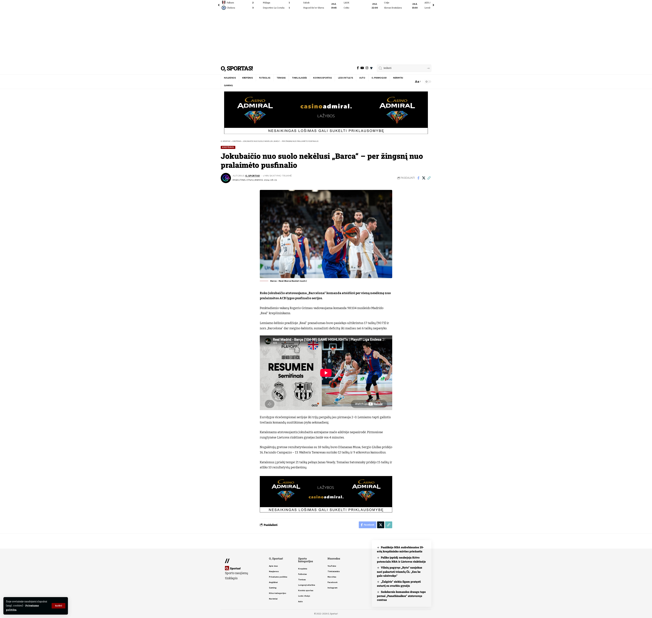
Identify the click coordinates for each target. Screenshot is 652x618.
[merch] (371, 68)
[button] (58, 605)
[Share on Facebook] (418, 178)
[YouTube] (362, 68)
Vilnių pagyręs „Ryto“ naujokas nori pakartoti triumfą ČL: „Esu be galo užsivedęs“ (399, 571)
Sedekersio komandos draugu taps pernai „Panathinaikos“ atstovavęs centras (401, 596)
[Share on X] (423, 178)
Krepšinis (228, 147)
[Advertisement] (326, 36)
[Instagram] (367, 68)
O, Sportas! (237, 68)
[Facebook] (358, 68)
